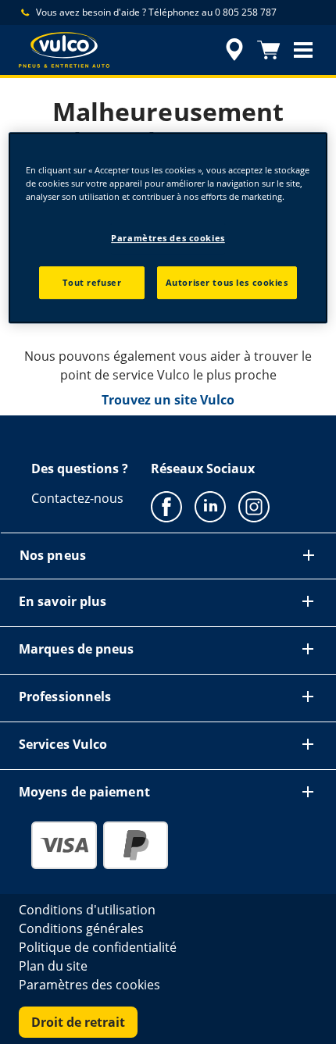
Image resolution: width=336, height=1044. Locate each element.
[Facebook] (166, 506)
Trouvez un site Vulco (168, 399)
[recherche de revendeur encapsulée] (234, 50)
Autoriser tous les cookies (227, 282)
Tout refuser (92, 282)
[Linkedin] (210, 506)
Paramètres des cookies (168, 238)
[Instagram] (254, 506)
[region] (168, 227)
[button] (303, 50)
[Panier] (269, 50)
